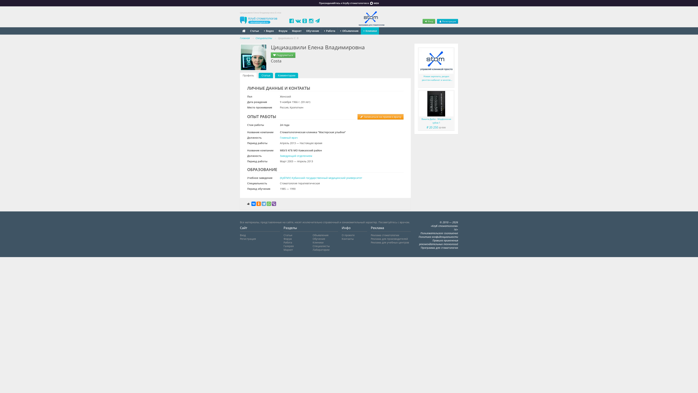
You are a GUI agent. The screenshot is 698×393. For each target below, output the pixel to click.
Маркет (297, 31)
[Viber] (274, 204)
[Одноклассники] (258, 204)
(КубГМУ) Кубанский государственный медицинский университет (321, 178)
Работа (330, 31)
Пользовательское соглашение (439, 233)
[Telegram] (264, 204)
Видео (269, 31)
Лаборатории (321, 249)
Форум (282, 31)
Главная (245, 38)
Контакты (348, 239)
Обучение (312, 31)
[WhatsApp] (269, 204)
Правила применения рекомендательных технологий (438, 242)
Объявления (350, 31)
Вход (430, 21)
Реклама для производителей (389, 239)
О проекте (348, 235)
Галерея (289, 246)
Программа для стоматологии (439, 247)
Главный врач (289, 137)
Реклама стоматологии (385, 235)
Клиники (371, 31)
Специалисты (321, 246)
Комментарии (286, 75)
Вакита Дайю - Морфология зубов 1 (436, 121)
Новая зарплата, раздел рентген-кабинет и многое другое (436, 78)
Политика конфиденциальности (438, 237)
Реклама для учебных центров (390, 242)
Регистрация (449, 21)
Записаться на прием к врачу (382, 116)
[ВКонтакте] (253, 204)
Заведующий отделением (296, 156)
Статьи (254, 31)
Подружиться (284, 55)
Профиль (248, 75)
